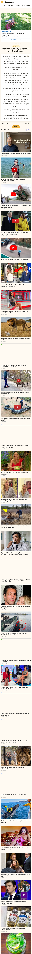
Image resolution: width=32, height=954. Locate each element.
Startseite (4, 5)
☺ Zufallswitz (16, 126)
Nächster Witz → (27, 123)
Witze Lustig (17, 5)
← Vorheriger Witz (5, 123)
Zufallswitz (10, 5)
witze (23, 5)
